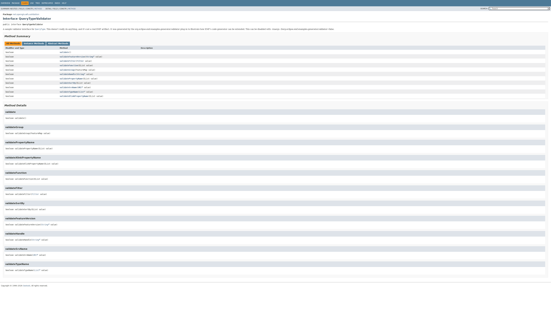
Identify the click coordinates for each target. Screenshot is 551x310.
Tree (37, 3)
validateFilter (68, 61)
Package (16, 3)
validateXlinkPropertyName (74, 96)
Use (32, 3)
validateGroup (67, 70)
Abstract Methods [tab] (58, 43)
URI (80, 87)
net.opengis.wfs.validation (26, 14)
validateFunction (69, 65)
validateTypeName (69, 92)
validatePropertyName (71, 79)
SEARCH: (484, 9)
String (89, 57)
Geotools (26, 286)
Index (57, 3)
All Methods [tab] (13, 43)
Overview (5, 3)
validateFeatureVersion (72, 57)
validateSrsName (68, 87)
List (81, 92)
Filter (80, 61)
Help (64, 3)
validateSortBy (68, 83)
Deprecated (47, 3)
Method (38, 9)
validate (64, 52)
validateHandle (68, 74)
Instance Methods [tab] (34, 43)
